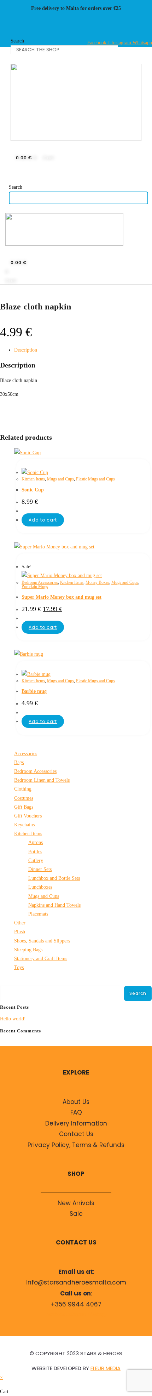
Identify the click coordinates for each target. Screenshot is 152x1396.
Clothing (22, 789)
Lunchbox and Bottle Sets (54, 878)
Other (19, 922)
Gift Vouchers (28, 816)
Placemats (38, 914)
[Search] (19, 60)
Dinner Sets (40, 869)
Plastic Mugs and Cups (95, 479)
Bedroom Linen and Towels (42, 780)
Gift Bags (23, 807)
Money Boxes (97, 582)
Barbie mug (34, 691)
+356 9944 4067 (76, 1304)
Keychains (24, 824)
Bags (19, 762)
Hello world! (13, 1018)
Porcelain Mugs (35, 586)
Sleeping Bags (28, 949)
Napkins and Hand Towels (54, 905)
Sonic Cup (33, 489)
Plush (19, 931)
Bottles (35, 851)
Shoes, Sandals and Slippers (42, 941)
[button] (12, 176)
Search (17, 41)
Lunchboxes (40, 887)
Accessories (25, 753)
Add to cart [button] (43, 520)
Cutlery (35, 860)
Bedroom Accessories (40, 582)
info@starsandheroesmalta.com (76, 1282)
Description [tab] (25, 350)
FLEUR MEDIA (105, 1368)
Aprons (35, 842)
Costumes (23, 798)
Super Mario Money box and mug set (61, 597)
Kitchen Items (33, 479)
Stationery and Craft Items (40, 958)
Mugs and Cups (60, 479)
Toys (19, 967)
